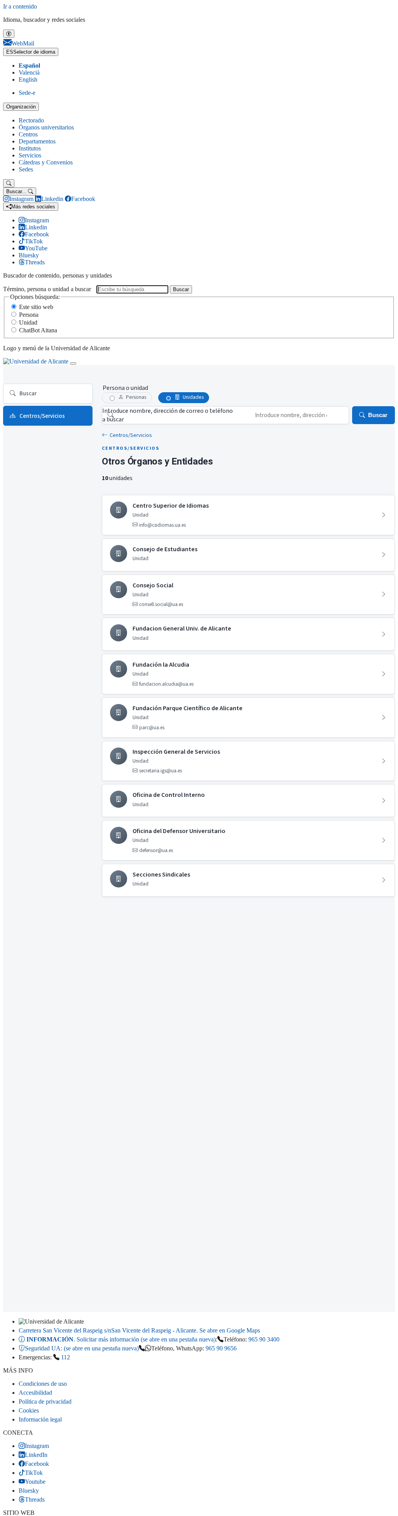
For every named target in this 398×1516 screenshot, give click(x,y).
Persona (28, 314)
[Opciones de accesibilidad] (8, 34)
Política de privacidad (45, 1401)
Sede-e (27, 92)
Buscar (181, 289)
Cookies (29, 1410)
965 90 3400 (263, 1339)
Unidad (28, 322)
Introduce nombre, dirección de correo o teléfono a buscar (167, 415)
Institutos (30, 148)
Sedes (26, 169)
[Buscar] (8, 183)
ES (30, 52)
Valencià (29, 72)
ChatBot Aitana (38, 330)
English (28, 79)
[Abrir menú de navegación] (73, 363)
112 (65, 1357)
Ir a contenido (20, 6)
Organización (21, 107)
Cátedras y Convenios (46, 162)
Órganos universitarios (46, 127)
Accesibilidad (35, 1392)
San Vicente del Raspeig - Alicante (139, 1330)
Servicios (30, 155)
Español (29, 65)
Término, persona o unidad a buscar (47, 289)
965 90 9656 (221, 1348)
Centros (28, 134)
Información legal (40, 1419)
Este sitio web (36, 307)
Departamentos (37, 141)
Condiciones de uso (43, 1383)
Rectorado (31, 120)
